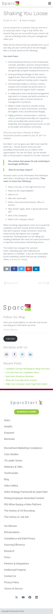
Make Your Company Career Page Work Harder (26, 384)
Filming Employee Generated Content (24, 498)
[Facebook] (14, 354)
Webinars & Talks (13, 466)
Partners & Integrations (16, 563)
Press (7, 557)
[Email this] (6, 269)
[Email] (6, 354)
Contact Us (10, 576)
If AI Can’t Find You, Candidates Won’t (22, 372)
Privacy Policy (11, 582)
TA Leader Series (13, 460)
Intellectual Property (15, 569)
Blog (6, 479)
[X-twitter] (16, 597)
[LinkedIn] (30, 354)
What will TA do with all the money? (21, 380)
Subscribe (10, 338)
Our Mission (10, 525)
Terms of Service (13, 588)
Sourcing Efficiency (14, 544)
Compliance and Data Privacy (19, 538)
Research (9, 551)
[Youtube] (23, 597)
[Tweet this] (21, 269)
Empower (9, 432)
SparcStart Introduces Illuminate (20, 376)
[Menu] (49, 3)
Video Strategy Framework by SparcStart (26, 491)
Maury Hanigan (28, 20)
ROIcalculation (12, 532)
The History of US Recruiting (19, 510)
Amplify (8, 426)
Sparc (7, 420)
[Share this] (14, 269)
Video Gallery (11, 485)
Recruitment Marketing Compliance (23, 448)
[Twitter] (22, 354)
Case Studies (11, 454)
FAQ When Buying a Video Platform (22, 504)
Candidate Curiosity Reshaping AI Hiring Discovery (27, 368)
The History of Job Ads (16, 516)
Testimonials (11, 473)
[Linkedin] (36, 597)
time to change (20, 259)
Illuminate (9, 439)
